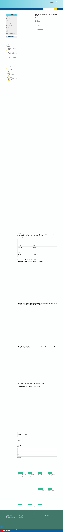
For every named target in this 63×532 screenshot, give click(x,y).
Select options (40, 488)
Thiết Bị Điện (8, 16)
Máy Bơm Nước (8, 18)
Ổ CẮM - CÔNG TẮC (9, 25)
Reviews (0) (35, 231)
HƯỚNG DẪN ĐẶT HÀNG (35, 9)
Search (56, 9)
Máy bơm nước (21, 515)
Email (18, 454)
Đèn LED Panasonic (21, 518)
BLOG (22, 529)
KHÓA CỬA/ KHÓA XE (9, 29)
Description (20, 231)
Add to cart (41, 29)
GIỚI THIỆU (14, 9)
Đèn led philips (38, 32)
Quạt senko (20, 516)
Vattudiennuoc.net (10, 530)
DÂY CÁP (7, 27)
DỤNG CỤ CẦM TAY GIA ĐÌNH (10, 33)
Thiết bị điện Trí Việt (48, 515)
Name (18, 451)
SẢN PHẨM (18, 9)
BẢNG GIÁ (28, 9)
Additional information (28, 231)
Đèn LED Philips (21, 517)
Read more (49, 488)
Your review (19, 447)
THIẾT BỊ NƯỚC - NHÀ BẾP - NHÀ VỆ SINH (11, 31)
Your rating (19, 445)
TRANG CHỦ (8, 9)
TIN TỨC (23, 9)
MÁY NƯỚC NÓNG (9, 23)
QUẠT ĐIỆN (8, 20)
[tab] (20, 231)
